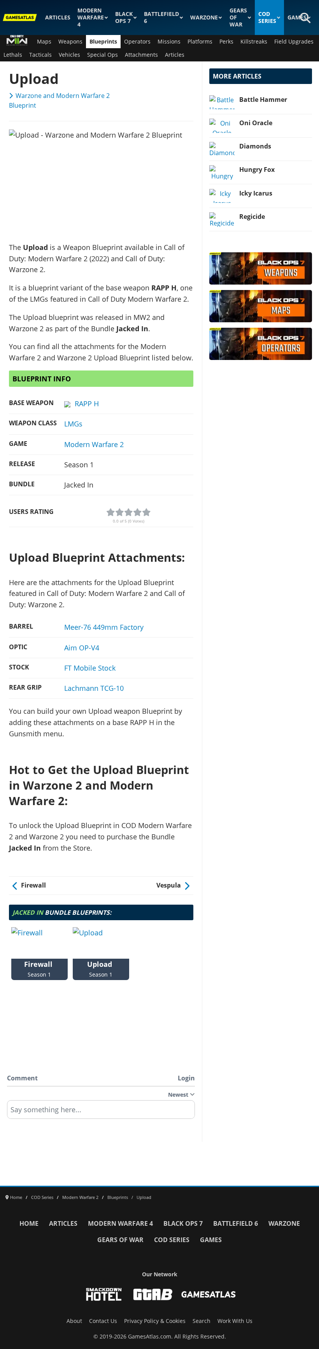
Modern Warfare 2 (94, 444)
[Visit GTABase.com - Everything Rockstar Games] (153, 1294)
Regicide (252, 216)
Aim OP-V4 (81, 647)
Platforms (200, 41)
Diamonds (255, 146)
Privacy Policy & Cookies (155, 1321)
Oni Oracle (255, 123)
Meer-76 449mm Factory (104, 627)
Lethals (13, 54)
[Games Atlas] (20, 17)
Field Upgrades (294, 41)
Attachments (141, 54)
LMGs (73, 423)
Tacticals (40, 54)
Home (29, 1223)
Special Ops (102, 54)
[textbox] (101, 1112)
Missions (169, 41)
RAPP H (87, 403)
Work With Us (234, 1321)
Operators (137, 41)
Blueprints (103, 41)
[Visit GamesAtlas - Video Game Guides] (209, 1294)
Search (201, 1321)
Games (297, 17)
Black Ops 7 (124, 17)
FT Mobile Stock (90, 668)
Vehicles (69, 54)
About (74, 1321)
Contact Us (103, 1321)
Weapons (70, 41)
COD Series (267, 17)
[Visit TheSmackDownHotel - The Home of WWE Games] (104, 1294)
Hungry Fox (257, 169)
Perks (226, 41)
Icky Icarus (255, 193)
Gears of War (238, 17)
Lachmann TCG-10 (94, 688)
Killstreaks (253, 41)
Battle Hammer (263, 99)
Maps (44, 41)
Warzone (204, 17)
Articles (57, 17)
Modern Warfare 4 (90, 17)
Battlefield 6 (161, 17)
